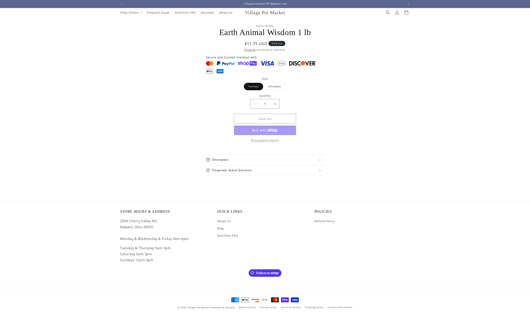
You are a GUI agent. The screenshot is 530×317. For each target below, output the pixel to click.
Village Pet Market (199, 307)
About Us (224, 221)
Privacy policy (268, 307)
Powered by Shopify (222, 307)
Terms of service (291, 307)
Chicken (277, 87)
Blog (220, 228)
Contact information (340, 307)
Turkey (255, 87)
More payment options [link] (265, 140)
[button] (131, 12)
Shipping (249, 49)
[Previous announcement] (121, 4)
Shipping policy (314, 307)
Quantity (265, 95)
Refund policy (247, 307)
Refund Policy (324, 221)
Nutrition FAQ (227, 235)
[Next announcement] (408, 4)
